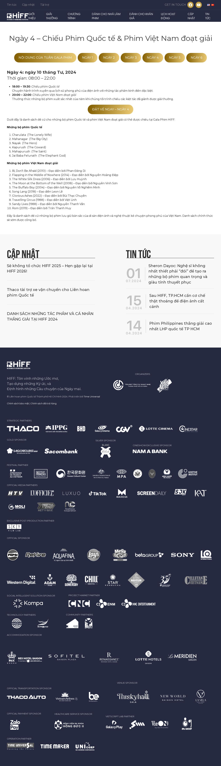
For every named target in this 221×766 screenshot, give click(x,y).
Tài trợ (44, 4)
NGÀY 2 (109, 58)
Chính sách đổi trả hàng (43, 403)
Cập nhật (28, 4)
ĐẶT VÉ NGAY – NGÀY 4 (110, 109)
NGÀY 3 (131, 58)
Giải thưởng (52, 16)
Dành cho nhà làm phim (106, 16)
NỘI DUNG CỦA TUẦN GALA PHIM (45, 58)
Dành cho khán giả (141, 16)
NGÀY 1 (87, 58)
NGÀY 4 (153, 58)
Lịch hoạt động (168, 16)
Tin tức (12, 4)
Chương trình (74, 16)
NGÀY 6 (196, 58)
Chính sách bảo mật (18, 403)
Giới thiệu (31, 16)
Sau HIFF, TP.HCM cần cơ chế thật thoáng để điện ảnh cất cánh (177, 301)
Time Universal (92, 396)
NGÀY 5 (174, 58)
